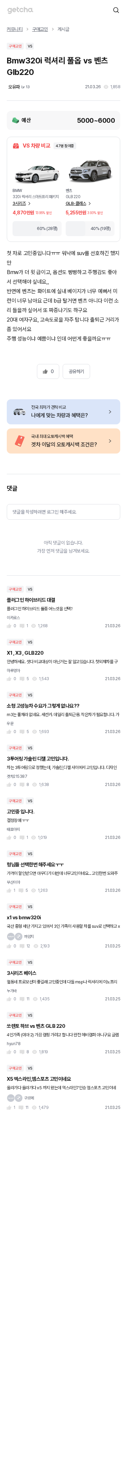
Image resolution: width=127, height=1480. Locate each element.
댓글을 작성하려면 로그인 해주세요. (45, 512)
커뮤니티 (15, 29)
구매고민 (40, 29)
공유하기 (76, 371)
